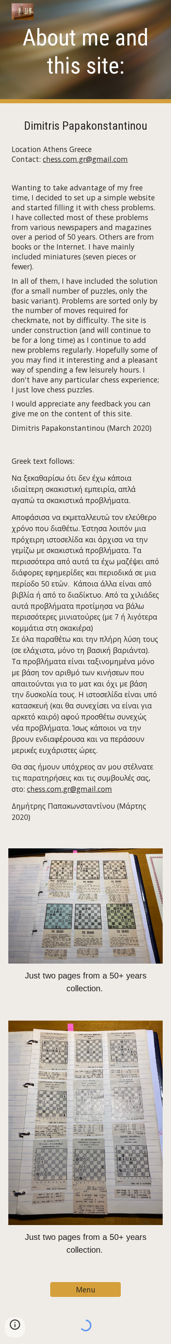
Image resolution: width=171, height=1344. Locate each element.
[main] (85, 51)
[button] (15, 1327)
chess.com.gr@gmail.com (85, 159)
